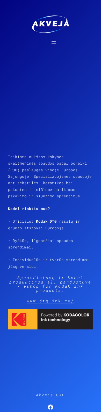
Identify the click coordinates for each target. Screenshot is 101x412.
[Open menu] (54, 42)
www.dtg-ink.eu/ (50, 300)
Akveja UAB (50, 395)
